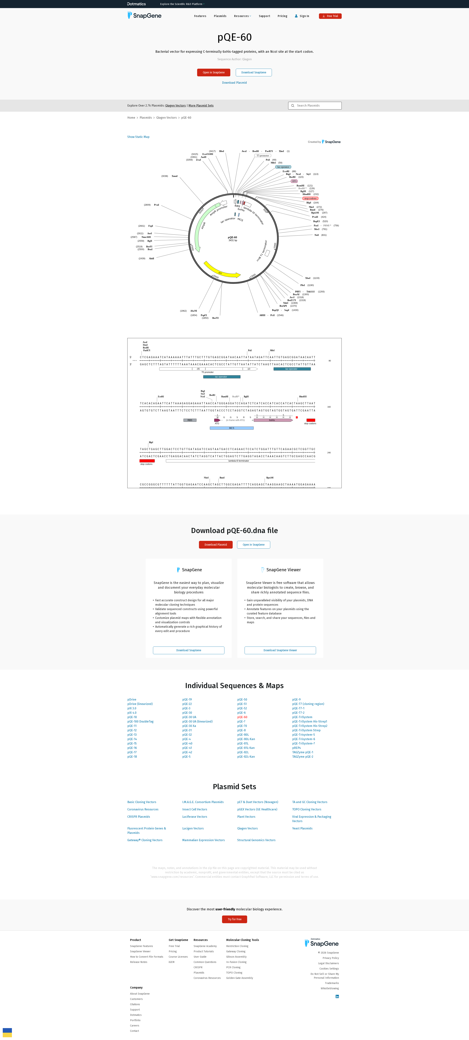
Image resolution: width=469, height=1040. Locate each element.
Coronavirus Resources (142, 809)
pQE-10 (132, 717)
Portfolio (135, 1020)
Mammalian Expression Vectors (203, 840)
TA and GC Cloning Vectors (309, 802)
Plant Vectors (246, 816)
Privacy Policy (331, 958)
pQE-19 (187, 699)
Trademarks (332, 983)
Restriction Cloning (237, 946)
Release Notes (138, 962)
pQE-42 (187, 752)
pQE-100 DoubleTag (140, 721)
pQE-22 (187, 704)
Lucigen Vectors (193, 828)
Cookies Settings (329, 968)
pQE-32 (187, 734)
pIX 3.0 (131, 708)
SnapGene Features (141, 946)
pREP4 (296, 748)
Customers (136, 999)
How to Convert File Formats (146, 956)
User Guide (200, 956)
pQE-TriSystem (302, 717)
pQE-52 (242, 708)
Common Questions (205, 962)
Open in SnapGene (214, 72)
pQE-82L (243, 752)
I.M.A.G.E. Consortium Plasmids (203, 802)
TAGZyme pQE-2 (302, 756)
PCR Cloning (233, 967)
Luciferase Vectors (194, 816)
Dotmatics (136, 1015)
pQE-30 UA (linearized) (197, 721)
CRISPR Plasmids (138, 816)
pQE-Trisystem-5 (303, 734)
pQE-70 (242, 726)
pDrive (131, 699)
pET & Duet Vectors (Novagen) (257, 802)
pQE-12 (132, 730)
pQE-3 (186, 708)
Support (264, 16)
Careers (134, 1025)
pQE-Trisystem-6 (303, 739)
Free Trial (332, 16)
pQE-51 (242, 704)
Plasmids (220, 16)
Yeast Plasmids (302, 828)
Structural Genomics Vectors (256, 840)
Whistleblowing (330, 988)
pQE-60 (242, 717)
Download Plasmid (234, 82)
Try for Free (234, 919)
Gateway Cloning (235, 951)
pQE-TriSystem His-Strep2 (309, 726)
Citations (135, 1004)
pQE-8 (241, 730)
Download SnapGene (253, 72)
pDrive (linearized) (140, 704)
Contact (134, 1030)
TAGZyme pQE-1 (302, 752)
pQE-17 (132, 752)
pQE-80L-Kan (246, 739)
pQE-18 (132, 756)
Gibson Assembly (236, 956)
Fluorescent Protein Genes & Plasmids (146, 831)
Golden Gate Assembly (239, 978)
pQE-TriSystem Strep (306, 730)
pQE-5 (186, 756)
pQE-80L (243, 734)
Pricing (282, 16)
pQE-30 (187, 712)
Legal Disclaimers (328, 963)
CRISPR (198, 967)
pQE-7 (241, 721)
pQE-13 (132, 734)
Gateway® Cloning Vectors (145, 840)
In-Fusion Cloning (236, 962)
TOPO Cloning (234, 972)
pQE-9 (296, 699)
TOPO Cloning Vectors (306, 809)
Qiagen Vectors (247, 828)
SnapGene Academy (205, 946)
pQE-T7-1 (298, 708)
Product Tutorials (204, 951)
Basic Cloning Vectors (141, 802)
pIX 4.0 (131, 712)
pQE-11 (131, 726)
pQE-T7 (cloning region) (308, 704)
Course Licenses (178, 956)
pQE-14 (132, 739)
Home (131, 117)
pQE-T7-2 (298, 712)
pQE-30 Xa (189, 726)
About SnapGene (140, 993)
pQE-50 (242, 699)
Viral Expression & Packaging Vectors (311, 819)
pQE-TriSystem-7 (303, 743)
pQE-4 (186, 739)
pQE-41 (187, 748)
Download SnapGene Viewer (280, 650)
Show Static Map (138, 137)
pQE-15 (132, 743)
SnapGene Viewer (140, 951)
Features (200, 16)
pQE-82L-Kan (246, 756)
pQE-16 (132, 748)
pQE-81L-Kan (246, 748)
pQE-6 (241, 712)
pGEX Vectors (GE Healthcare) (257, 809)
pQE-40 (187, 743)
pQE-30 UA (189, 717)
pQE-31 (187, 730)
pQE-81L (242, 743)
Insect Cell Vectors (194, 809)
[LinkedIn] (337, 996)
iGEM (171, 962)
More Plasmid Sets (201, 105)
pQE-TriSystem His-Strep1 (309, 721)
